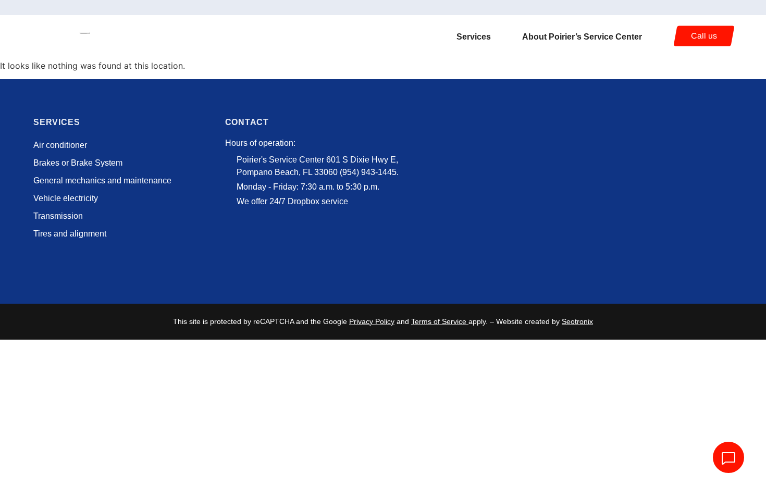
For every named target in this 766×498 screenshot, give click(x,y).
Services (473, 36)
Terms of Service (438, 321)
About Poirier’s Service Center (582, 36)
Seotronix (577, 321)
